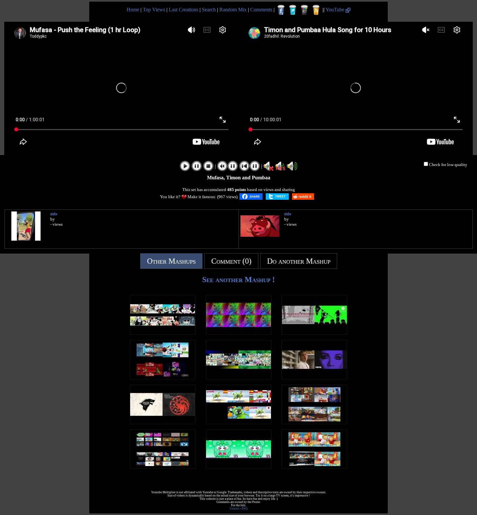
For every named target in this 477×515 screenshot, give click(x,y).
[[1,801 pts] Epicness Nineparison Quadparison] (162, 467)
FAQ (245, 508)
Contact (234, 508)
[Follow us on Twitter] (292, 10)
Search (209, 9)
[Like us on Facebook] (281, 10)
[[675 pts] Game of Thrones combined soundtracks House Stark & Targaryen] (162, 422)
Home (133, 9)
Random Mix (233, 9)
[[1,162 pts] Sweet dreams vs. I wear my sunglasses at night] (314, 377)
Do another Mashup (298, 261)
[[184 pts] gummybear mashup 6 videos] (238, 422)
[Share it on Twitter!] (277, 196)
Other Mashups (171, 261)
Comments (261, 9)
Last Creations (183, 9)
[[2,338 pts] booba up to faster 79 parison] (314, 422)
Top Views (154, 9)
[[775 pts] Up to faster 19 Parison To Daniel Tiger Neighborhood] (314, 467)
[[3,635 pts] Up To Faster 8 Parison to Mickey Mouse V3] (162, 333)
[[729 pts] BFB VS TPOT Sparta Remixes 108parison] (238, 377)
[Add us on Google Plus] (304, 10)
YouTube (335, 9)
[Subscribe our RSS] (316, 10)
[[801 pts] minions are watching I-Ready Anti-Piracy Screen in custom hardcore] (314, 333)
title (53, 213)
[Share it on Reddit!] (303, 196)
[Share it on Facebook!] (251, 196)
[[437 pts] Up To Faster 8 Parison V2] (162, 377)
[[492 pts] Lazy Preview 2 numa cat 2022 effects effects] (238, 333)
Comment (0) (231, 261)
